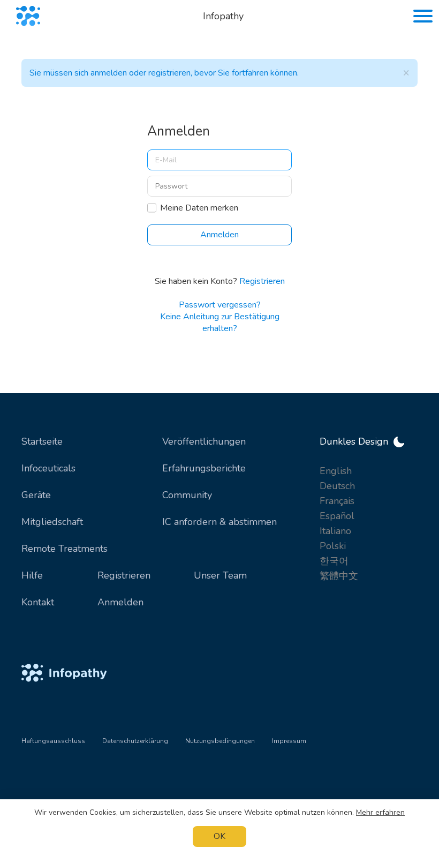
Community (187, 495)
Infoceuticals (48, 468)
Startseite (42, 441)
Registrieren (262, 281)
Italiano (335, 530)
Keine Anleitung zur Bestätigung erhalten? (219, 322)
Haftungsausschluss (53, 741)
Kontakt (37, 602)
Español (337, 515)
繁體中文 (339, 575)
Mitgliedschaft (52, 521)
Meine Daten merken (199, 208)
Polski (333, 545)
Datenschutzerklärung (135, 741)
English (336, 470)
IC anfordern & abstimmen (219, 521)
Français (337, 500)
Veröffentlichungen (204, 441)
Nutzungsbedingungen (220, 741)
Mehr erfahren (380, 812)
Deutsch (337, 485)
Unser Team (220, 575)
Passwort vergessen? (220, 305)
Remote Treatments (64, 548)
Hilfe (32, 575)
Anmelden (120, 602)
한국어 (334, 560)
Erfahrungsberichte (204, 468)
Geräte (36, 495)
